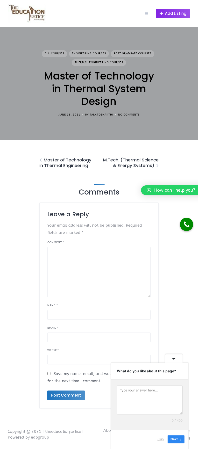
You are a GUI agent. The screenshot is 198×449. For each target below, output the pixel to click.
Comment (55, 242)
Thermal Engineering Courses (99, 62)
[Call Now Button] (186, 224)
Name (52, 305)
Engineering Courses (89, 53)
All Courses (54, 53)
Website (53, 350)
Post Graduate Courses (132, 53)
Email (52, 327)
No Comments (129, 114)
